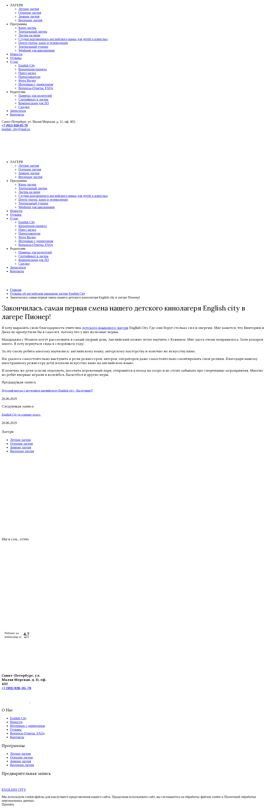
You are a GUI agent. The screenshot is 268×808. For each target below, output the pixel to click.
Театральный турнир (33, 46)
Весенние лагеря (30, 20)
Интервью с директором (35, 84)
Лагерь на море (29, 35)
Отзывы (16, 58)
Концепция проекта (32, 69)
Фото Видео (27, 80)
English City (26, 65)
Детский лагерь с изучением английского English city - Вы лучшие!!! (47, 390)
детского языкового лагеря (105, 328)
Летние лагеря (28, 9)
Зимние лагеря (28, 16)
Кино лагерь (27, 28)
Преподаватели (29, 77)
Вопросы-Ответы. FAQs (35, 88)
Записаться (18, 110)
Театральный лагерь (32, 31)
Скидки (24, 107)
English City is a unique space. (21, 414)
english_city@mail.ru (16, 129)
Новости (16, 54)
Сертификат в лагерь (33, 99)
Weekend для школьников (36, 50)
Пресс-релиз (27, 73)
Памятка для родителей (35, 95)
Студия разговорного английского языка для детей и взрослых (63, 39)
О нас (14, 61)
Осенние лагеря (29, 12)
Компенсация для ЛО (33, 103)
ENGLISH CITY (14, 789)
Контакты (17, 114)
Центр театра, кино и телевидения (43, 43)
